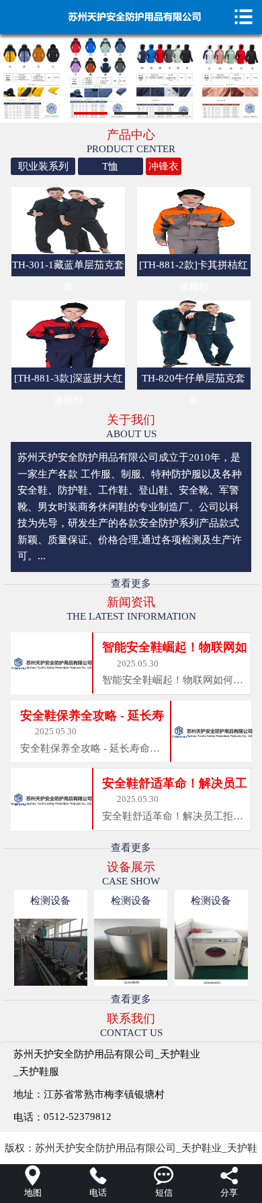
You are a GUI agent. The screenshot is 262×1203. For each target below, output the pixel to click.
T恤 (110, 166)
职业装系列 (43, 166)
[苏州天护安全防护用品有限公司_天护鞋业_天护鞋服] (131, 15)
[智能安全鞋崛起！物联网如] (52, 662)
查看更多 (131, 583)
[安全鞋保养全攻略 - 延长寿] (211, 731)
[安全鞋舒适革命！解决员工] (52, 798)
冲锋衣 (163, 166)
